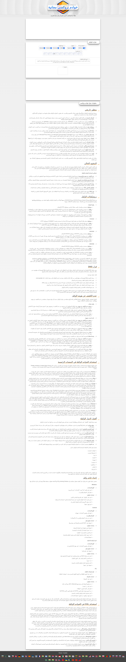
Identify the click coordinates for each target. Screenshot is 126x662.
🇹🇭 (56, 660)
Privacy (60, 652)
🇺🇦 (66, 660)
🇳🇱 (93, 656)
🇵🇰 (70, 660)
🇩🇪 (19, 656)
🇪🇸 (29, 656)
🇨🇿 (13, 656)
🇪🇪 (33, 656)
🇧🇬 (3, 656)
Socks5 (41, 48)
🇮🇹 (63, 656)
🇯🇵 (66, 656)
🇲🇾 (90, 656)
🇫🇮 (36, 656)
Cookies (65, 652)
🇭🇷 (53, 656)
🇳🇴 (96, 656)
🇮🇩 (60, 656)
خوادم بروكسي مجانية (63, 7)
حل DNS (81, 48)
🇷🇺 (113, 656)
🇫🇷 (39, 656)
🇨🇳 (76, 660)
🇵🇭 (60, 660)
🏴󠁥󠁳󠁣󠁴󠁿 (9, 656)
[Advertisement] (63, 29)
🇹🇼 (80, 660)
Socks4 (48, 48)
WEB (62, 48)
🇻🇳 (73, 660)
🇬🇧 (26, 656)
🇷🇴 (110, 656)
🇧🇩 (6, 656)
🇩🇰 (16, 656)
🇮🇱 (46, 656)
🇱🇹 (76, 656)
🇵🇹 (107, 656)
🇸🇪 (46, 660)
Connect (55, 48)
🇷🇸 (123, 656)
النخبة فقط (70, 48)
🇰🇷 (73, 656)
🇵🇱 (103, 656)
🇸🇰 (117, 656)
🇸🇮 (120, 656)
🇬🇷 (23, 656)
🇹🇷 (63, 660)
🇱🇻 (80, 656)
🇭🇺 (56, 656)
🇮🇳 (43, 656)
